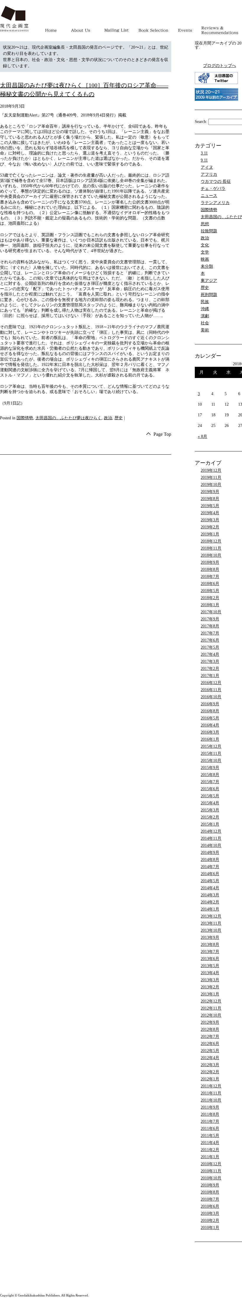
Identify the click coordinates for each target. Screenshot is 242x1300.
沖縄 (205, 309)
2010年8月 (210, 1192)
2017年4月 (210, 654)
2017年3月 (210, 661)
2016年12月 (211, 683)
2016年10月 (211, 697)
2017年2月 (210, 668)
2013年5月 (210, 966)
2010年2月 (210, 1220)
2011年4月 (210, 1142)
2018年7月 (210, 576)
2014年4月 (210, 888)
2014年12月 (211, 831)
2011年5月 (210, 1135)
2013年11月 (211, 923)
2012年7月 (210, 1036)
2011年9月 (210, 1107)
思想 (205, 224)
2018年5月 (210, 591)
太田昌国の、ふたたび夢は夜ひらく (68, 418)
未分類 (207, 266)
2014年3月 (210, 895)
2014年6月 (210, 874)
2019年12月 (211, 470)
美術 (205, 330)
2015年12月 (211, 746)
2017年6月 (210, 640)
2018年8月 (210, 569)
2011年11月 (211, 1093)
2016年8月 (210, 711)
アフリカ (209, 174)
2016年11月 (211, 690)
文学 (205, 252)
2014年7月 (210, 867)
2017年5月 (210, 647)
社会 (205, 323)
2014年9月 (210, 852)
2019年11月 (211, 477)
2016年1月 (210, 739)
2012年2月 (210, 1072)
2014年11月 (211, 838)
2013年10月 (211, 930)
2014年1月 (210, 909)
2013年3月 (210, 980)
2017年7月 (210, 633)
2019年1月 (210, 534)
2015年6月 (210, 789)
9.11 (204, 160)
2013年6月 (210, 958)
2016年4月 (210, 725)
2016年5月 (210, 718)
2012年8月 (210, 1029)
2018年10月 (211, 555)
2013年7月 (210, 951)
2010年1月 (210, 1227)
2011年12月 (211, 1086)
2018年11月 (211, 548)
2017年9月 (210, 619)
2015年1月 (210, 824)
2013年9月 (210, 937)
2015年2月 (210, 817)
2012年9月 (210, 1022)
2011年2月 (210, 1150)
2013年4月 (210, 973)
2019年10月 (211, 484)
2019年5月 (210, 506)
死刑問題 (209, 294)
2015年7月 (210, 782)
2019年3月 (210, 520)
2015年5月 (210, 796)
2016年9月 (210, 704)
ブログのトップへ (219, 65)
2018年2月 (210, 598)
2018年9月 (210, 562)
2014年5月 (210, 881)
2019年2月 (210, 527)
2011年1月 (210, 1157)
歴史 (119, 418)
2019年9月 (210, 491)
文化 (205, 245)
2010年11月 (211, 1171)
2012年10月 (211, 1015)
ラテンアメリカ (215, 202)
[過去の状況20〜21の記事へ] (216, 99)
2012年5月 (210, 1050)
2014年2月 (210, 902)
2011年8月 (210, 1114)
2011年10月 (211, 1100)
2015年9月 (210, 767)
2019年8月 (210, 499)
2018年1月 (210, 605)
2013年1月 (210, 994)
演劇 (205, 316)
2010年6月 (210, 1206)
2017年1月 (210, 675)
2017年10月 (211, 612)
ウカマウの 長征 (216, 181)
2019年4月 (210, 513)
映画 (205, 259)
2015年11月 (211, 753)
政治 (108, 418)
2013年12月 (211, 916)
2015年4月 (210, 803)
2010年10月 (211, 1178)
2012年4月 (210, 1058)
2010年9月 (210, 1185)
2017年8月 (210, 626)
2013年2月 (210, 987)
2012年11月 (211, 1008)
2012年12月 (211, 1001)
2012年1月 (210, 1079)
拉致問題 (209, 231)
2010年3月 (210, 1213)
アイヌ (207, 167)
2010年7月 (210, 1199)
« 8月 (202, 436)
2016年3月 (210, 732)
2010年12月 (211, 1164)
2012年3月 (210, 1065)
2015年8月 (210, 775)
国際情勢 (25, 418)
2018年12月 (211, 541)
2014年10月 (211, 845)
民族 (205, 302)
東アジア (209, 280)
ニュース (209, 195)
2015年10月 (211, 760)
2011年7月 (210, 1121)
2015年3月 (210, 810)
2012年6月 (210, 1043)
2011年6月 (210, 1128)
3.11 (204, 153)
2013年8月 (210, 944)
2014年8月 (210, 859)
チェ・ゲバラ (213, 188)
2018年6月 (210, 583)
